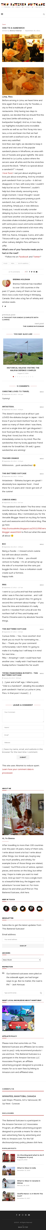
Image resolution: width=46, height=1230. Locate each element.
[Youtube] (29, 1215)
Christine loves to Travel (15, 391)
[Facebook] (16, 1215)
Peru (12, 263)
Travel (4, 24)
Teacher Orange (10, 458)
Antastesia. (8, 407)
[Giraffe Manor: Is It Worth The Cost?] (8, 1197)
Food (5, 263)
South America (23, 263)
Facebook (23, 257)
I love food (7, 173)
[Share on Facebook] (29, 272)
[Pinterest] (26, 1215)
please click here (34, 1142)
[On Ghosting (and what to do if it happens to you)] (8, 1158)
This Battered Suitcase (14, 473)
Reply (42, 391)
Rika (4, 585)
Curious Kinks (9, 500)
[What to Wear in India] (8, 1171)
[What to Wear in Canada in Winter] (8, 1184)
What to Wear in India (26, 1168)
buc (4, 544)
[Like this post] (27, 272)
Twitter (36, 257)
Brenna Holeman (16, 31)
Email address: (9, 934)
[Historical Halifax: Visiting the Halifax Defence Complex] (23, 351)
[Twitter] (19, 1215)
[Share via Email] (36, 272)
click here (24, 892)
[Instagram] (22, 1215)
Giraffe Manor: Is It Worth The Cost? (30, 1195)
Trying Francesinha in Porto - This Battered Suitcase (20, 674)
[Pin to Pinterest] (34, 272)
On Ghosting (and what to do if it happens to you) (30, 1156)
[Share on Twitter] (31, 272)
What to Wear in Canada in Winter (28, 1182)
